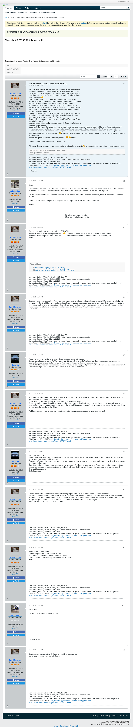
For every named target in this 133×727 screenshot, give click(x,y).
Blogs (18, 8)
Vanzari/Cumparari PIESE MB (55, 17)
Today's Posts (10, 12)
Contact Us (103, 716)
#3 (124, 227)
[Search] (128, 7)
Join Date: (11, 102)
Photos (10, 72)
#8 (124, 490)
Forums (8, 8)
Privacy (114, 716)
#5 (124, 355)
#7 (124, 451)
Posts (9, 65)
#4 (124, 297)
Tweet (17, 117)
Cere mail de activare (47, 12)
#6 (124, 393)
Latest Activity (13, 69)
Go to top (124, 716)
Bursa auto (20, 17)
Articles (28, 8)
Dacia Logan (64, 726)
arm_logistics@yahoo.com (61, 165)
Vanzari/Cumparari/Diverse (34, 17)
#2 (124, 181)
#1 (124, 84)
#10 (123, 606)
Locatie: (10, 106)
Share (17, 113)
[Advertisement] (68, 50)
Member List (22, 12)
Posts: (13, 104)
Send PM (15, 110)
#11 (123, 650)
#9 (124, 548)
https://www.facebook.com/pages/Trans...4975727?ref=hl (50, 167)
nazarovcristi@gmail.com (81, 165)
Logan (56, 726)
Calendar (33, 12)
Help (94, 716)
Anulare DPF (74, 726)
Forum (12, 17)
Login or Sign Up (123, 2)
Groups (38, 8)
